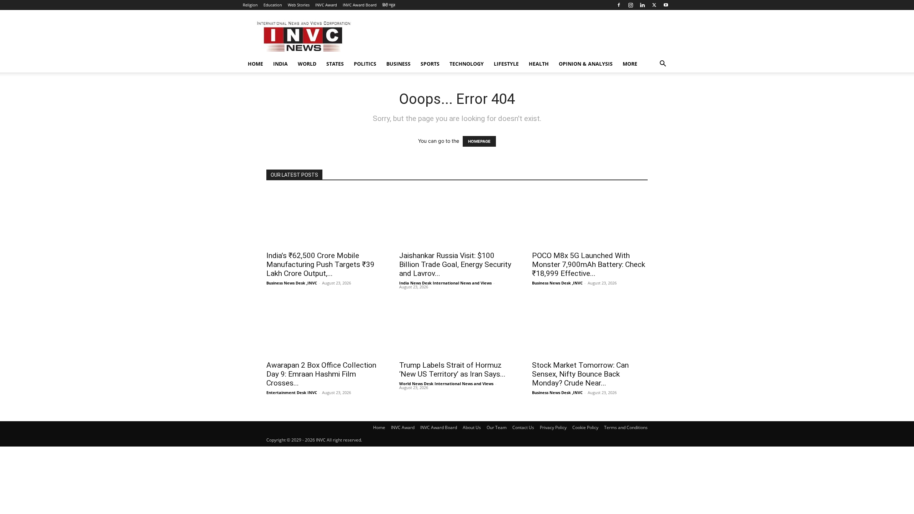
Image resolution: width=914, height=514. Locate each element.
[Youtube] (666, 5)
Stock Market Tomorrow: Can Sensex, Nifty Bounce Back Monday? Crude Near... (580, 374)
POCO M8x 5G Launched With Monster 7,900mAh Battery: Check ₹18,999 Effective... (588, 264)
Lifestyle (506, 63)
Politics (365, 63)
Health (539, 63)
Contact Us (523, 427)
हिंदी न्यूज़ (388, 4)
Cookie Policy (585, 427)
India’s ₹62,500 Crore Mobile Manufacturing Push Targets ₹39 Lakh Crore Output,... (320, 264)
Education (272, 4)
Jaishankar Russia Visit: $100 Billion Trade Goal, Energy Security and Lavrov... (455, 264)
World (307, 63)
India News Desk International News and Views (445, 283)
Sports (430, 63)
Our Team (497, 427)
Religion (250, 4)
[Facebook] (618, 5)
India (280, 63)
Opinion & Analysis (586, 63)
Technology (467, 63)
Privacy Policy (553, 427)
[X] (654, 5)
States (335, 63)
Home (255, 63)
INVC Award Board (360, 4)
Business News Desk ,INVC (291, 283)
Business (398, 63)
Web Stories (299, 4)
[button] (662, 64)
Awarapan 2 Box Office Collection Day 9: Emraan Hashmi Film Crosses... (321, 374)
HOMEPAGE (479, 141)
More (630, 63)
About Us (472, 427)
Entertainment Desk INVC (291, 392)
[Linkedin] (642, 5)
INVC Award (326, 4)
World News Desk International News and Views (446, 383)
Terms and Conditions (626, 427)
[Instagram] (630, 5)
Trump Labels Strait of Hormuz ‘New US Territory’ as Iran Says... (452, 369)
